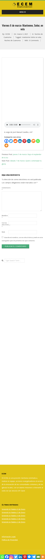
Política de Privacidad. (10, 540)
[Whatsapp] (38, 141)
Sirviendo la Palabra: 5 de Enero (13, 512)
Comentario (5, 189)
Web (3, 232)
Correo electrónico (5, 225)
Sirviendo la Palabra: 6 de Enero (13, 509)
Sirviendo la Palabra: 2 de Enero (13, 522)
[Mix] (33, 141)
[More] (6, 145)
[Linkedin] (20, 141)
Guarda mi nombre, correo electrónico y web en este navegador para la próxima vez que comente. (22, 239)
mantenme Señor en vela (31, 37)
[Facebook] (6, 141)
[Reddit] (15, 141)
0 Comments (34, 40)
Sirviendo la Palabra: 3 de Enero (13, 519)
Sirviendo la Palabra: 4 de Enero (13, 516)
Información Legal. (9, 537)
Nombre (5, 216)
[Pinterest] (24, 141)
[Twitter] (11, 141)
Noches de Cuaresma (12, 40)
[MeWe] (29, 141)
